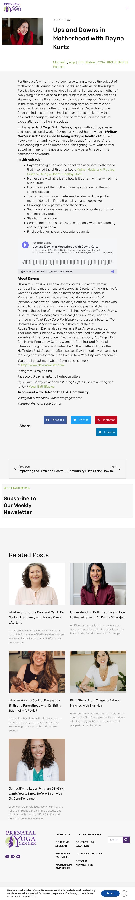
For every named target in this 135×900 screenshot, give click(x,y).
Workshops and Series (63, 866)
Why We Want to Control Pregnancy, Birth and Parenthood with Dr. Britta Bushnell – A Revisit (35, 705)
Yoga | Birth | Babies (82, 62)
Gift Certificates (90, 853)
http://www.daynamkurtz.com (42, 365)
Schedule (63, 834)
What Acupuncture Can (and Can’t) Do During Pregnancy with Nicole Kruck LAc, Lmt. (36, 617)
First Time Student (62, 844)
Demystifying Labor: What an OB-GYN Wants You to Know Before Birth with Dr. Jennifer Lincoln (36, 794)
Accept (110, 893)
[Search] (126, 840)
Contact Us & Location (85, 844)
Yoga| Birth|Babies (41, 386)
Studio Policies (90, 834)
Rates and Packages (62, 855)
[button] (55, 420)
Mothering (60, 62)
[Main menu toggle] (127, 8)
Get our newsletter (84, 863)
